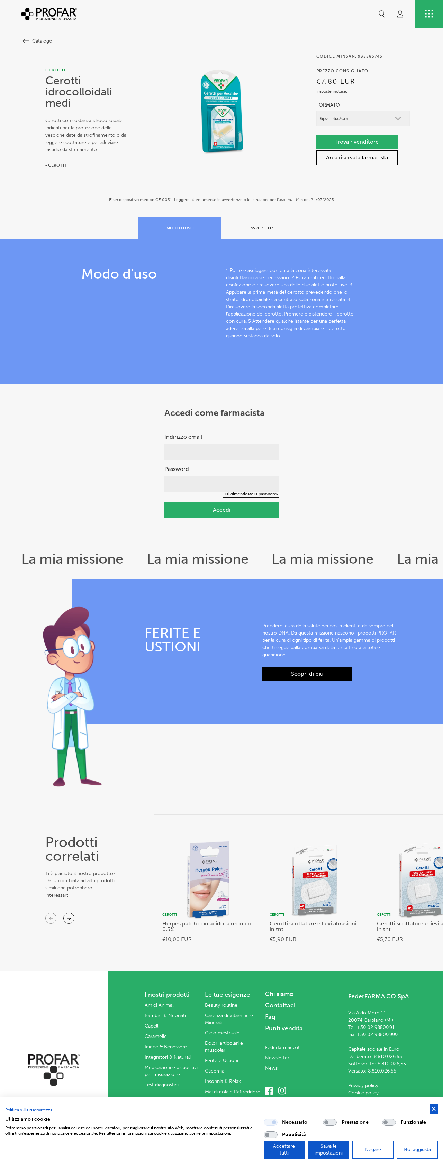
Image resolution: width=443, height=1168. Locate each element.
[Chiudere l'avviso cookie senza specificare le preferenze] (434, 1109)
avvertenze (263, 228)
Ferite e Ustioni (221, 1061)
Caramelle (156, 1036)
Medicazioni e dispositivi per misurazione (171, 1071)
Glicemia (214, 1071)
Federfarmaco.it (282, 1047)
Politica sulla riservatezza (28, 1109)
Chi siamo (279, 994)
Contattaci (280, 1005)
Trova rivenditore (357, 141)
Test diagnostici (162, 1085)
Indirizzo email (183, 437)
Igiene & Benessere (166, 1047)
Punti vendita (284, 1028)
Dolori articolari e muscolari (224, 1046)
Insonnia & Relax (223, 1081)
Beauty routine (221, 1005)
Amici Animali (159, 1005)
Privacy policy (363, 1085)
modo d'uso (180, 228)
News (271, 1068)
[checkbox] (271, 1122)
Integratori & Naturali (168, 1057)
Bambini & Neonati (165, 1016)
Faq (270, 1017)
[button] (382, 14)
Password (176, 469)
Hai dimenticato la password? (251, 494)
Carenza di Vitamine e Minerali (229, 1019)
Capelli (152, 1026)
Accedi (221, 510)
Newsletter (277, 1058)
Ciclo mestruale (222, 1033)
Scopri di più (307, 673)
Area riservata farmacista (357, 157)
